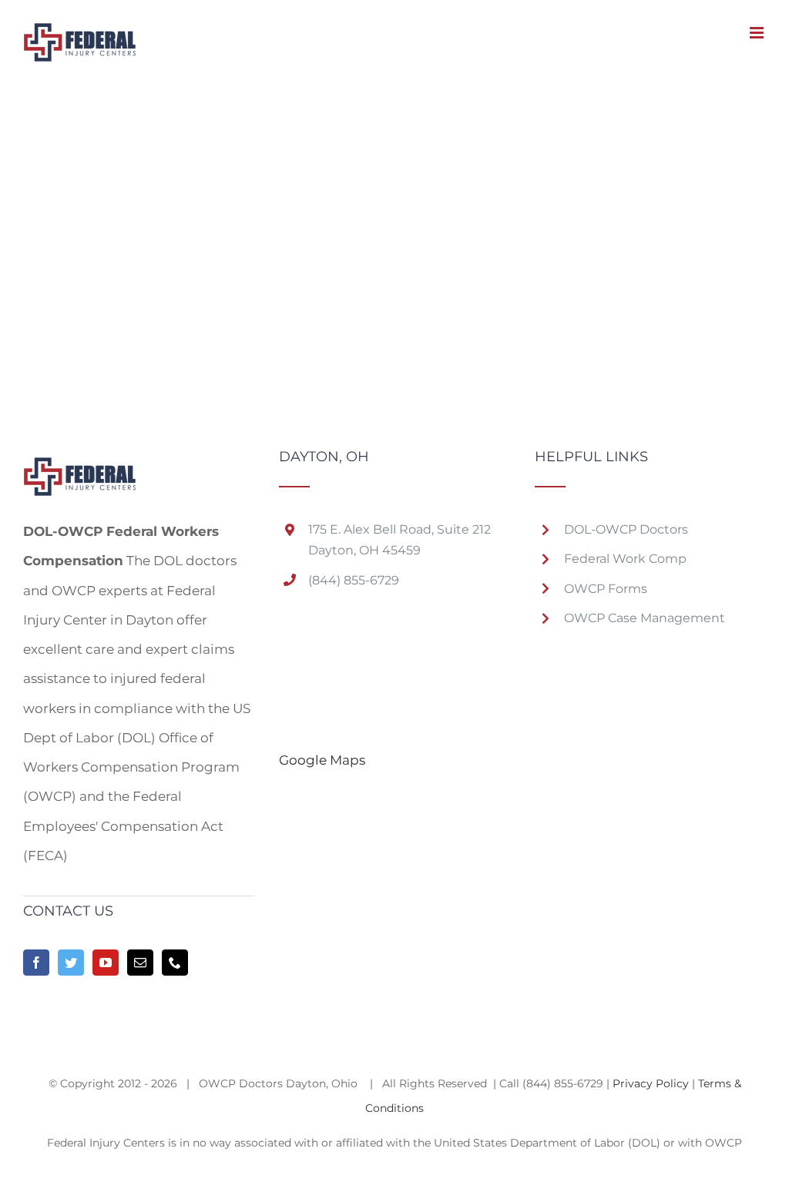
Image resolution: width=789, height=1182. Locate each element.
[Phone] (175, 962)
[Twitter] (71, 962)
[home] (79, 464)
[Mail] (140, 962)
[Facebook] (36, 962)
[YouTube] (105, 962)
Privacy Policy (651, 1083)
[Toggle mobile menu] (758, 33)
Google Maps (322, 760)
